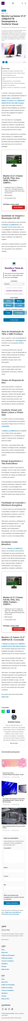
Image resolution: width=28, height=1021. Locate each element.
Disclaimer (4, 963)
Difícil (19, 305)
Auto (8, 313)
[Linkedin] (6, 1009)
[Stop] (6, 62)
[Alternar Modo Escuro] (25, 3)
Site (5, 884)
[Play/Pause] (3, 62)
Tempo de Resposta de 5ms (9, 75)
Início (2, 13)
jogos (8, 98)
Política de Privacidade (8, 955)
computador (5, 426)
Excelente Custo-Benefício (9, 85)
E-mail (6, 876)
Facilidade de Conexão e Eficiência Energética (14, 83)
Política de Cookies (7, 958)
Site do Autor (14, 743)
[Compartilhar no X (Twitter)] (13, 711)
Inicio (3, 949)
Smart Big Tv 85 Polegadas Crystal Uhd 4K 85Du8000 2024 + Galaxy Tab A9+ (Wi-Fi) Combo (14, 800)
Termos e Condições (7, 961)
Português (19, 313)
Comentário (8, 848)
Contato (3, 966)
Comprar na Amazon (18, 207)
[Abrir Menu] (13, 3)
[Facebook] (2, 1009)
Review (4, 10)
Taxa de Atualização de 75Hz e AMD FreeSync (14, 73)
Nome (6, 867)
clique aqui (5, 697)
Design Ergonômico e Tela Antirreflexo (12, 81)
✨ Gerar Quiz (14, 320)
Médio (8, 305)
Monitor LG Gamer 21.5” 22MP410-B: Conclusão (14, 87)
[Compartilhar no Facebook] (8, 711)
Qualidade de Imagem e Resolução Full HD (13, 71)
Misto (19, 301)
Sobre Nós (4, 952)
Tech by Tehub (10, 1013)
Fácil (8, 301)
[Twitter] (9, 1009)
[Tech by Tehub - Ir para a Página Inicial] (2, 3)
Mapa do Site (5, 969)
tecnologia (19, 340)
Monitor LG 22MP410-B (10, 224)
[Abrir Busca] (22, 3)
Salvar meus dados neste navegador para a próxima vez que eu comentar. (14, 897)
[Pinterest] (12, 1009)
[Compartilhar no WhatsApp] (3, 711)
